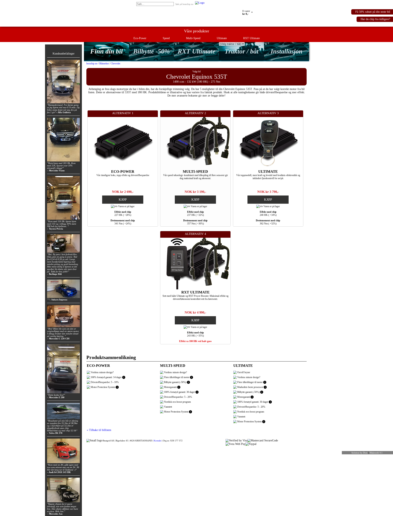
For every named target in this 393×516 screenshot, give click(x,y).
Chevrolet (115, 63)
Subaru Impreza (59, 299)
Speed (166, 38)
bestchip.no (91, 63)
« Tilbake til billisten (99, 430)
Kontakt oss (236, 2)
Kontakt (157, 440)
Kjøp (123, 199)
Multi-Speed (193, 38)
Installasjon (287, 51)
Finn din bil (106, 51)
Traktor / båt (242, 51)
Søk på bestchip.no (184, 4)
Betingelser (250, 2)
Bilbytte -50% (151, 51)
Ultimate (222, 38)
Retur (225, 2)
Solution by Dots (359, 452)
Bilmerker (104, 63)
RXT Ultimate (251, 38)
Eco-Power (139, 38)
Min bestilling (212, 2)
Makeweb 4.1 (376, 452)
